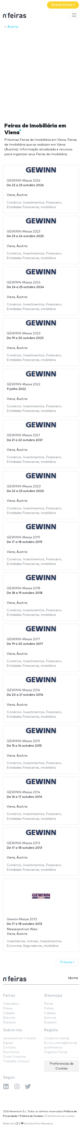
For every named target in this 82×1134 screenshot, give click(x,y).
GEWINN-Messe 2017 (23, 639)
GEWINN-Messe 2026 (23, 180)
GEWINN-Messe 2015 (23, 741)
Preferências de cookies (60, 1116)
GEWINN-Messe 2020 (24, 486)
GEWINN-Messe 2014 (23, 792)
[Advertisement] (41, 74)
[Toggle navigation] (74, 15)
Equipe (8, 1043)
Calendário (11, 1003)
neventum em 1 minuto (19, 1038)
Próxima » (67, 962)
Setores (9, 1017)
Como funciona (14, 1056)
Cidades (9, 1013)
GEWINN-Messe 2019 (23, 537)
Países (8, 1008)
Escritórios (11, 1052)
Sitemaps (53, 996)
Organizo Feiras (55, 1052)
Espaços (9, 1022)
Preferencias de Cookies (61, 1066)
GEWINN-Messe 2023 (23, 333)
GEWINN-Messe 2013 (23, 843)
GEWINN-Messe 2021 (23, 435)
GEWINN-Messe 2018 (23, 588)
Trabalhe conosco (16, 1061)
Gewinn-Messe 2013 (22, 919)
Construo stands (56, 1038)
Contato (9, 1047)
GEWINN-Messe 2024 (24, 282)
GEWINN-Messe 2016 (23, 690)
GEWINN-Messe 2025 (23, 231)
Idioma (73, 978)
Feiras (9, 996)
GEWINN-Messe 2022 (23, 384)
